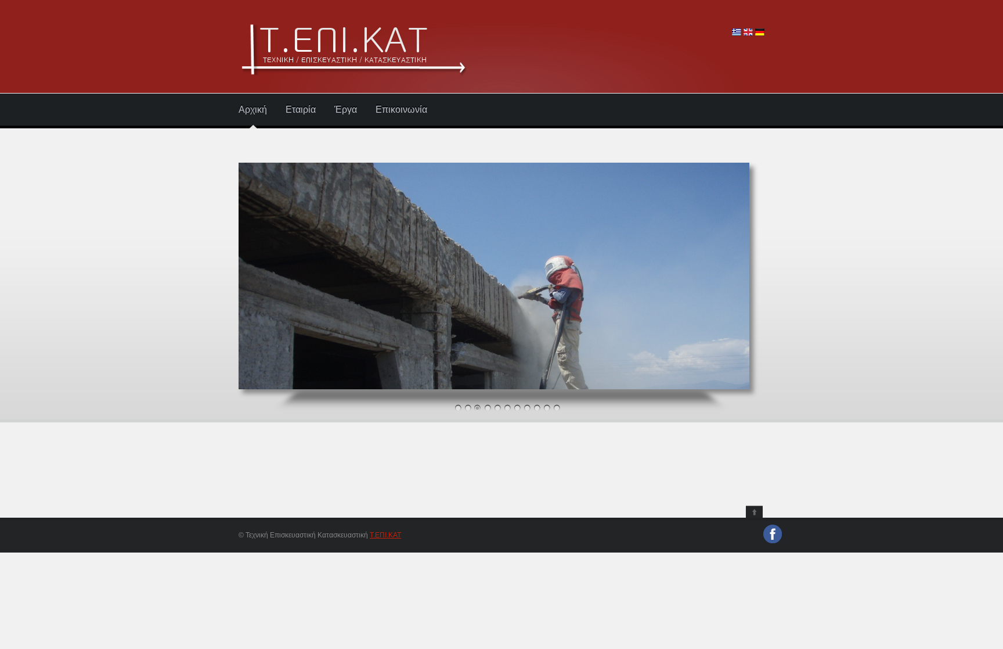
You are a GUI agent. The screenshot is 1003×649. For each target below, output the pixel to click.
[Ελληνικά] (736, 33)
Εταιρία (301, 109)
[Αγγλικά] (748, 33)
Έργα (345, 109)
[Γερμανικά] (759, 33)
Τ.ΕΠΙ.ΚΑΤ (385, 535)
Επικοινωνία (401, 109)
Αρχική (253, 109)
